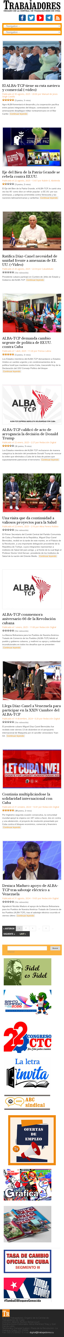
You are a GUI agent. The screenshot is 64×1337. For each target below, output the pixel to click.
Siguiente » (9, 933)
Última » (23, 933)
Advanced (10, 952)
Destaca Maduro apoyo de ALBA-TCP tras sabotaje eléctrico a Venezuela (30, 890)
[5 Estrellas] (13, 100)
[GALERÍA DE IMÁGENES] (27, 1199)
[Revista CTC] (27, 1242)
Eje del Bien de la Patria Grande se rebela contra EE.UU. (31, 174)
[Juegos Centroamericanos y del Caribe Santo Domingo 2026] (27, 1015)
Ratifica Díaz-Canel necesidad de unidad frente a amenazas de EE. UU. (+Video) (29, 260)
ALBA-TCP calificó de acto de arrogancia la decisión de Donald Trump (30, 434)
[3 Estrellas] (8, 100)
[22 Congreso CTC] (27, 1051)
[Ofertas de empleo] (32, 1140)
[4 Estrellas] (10, 100)
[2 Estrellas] (6, 100)
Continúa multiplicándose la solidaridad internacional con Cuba (27, 798)
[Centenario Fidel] (27, 984)
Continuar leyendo (18, 114)
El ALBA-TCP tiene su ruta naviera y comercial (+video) (31, 88)
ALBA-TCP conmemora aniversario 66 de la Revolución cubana (29, 619)
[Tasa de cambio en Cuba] (27, 1272)
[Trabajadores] (6, 1313)
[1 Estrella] (3, 100)
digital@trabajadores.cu (42, 1332)
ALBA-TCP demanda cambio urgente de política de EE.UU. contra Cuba (26, 342)
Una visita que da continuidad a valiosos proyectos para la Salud (29, 520)
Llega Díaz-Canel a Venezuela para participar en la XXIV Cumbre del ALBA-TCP (31, 710)
